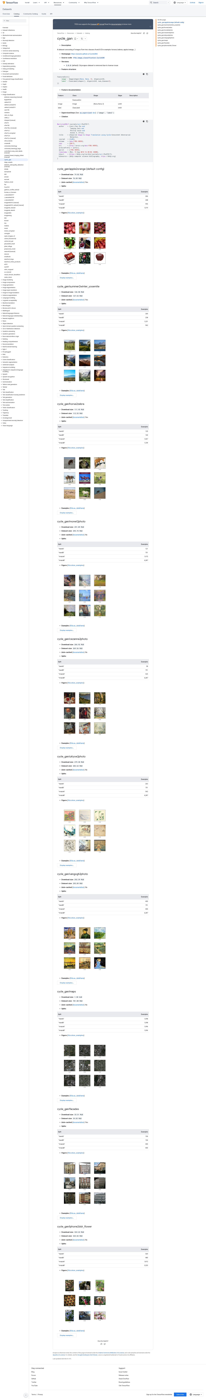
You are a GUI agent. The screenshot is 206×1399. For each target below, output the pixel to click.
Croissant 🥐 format (97, 24)
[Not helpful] (147, 33)
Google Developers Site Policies (87, 1355)
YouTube (34, 1385)
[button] (14, 30)
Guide (44, 14)
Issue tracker (123, 1372)
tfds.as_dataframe (77, 273)
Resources (58, 3)
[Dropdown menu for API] (49, 2)
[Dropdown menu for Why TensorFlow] (98, 2)
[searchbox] (14, 20)
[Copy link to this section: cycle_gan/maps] (78, 991)
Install (27, 3)
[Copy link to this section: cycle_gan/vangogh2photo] (90, 874)
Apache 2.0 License (59, 1355)
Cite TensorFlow (124, 1385)
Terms (33, 1394)
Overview (6, 14)
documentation (116, 24)
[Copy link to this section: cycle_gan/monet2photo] (87, 521)
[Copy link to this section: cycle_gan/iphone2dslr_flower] (94, 1227)
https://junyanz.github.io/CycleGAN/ (84, 54)
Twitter (33, 1382)
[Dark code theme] (143, 74)
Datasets (7, 9)
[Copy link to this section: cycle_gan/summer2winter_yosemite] (101, 286)
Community (73, 3)
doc (87, 113)
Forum (33, 1375)
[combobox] (159, 3)
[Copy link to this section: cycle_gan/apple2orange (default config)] (106, 169)
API (45, 3)
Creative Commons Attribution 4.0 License (111, 1353)
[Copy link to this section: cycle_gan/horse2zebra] (86, 404)
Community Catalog (30, 14)
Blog (32, 1372)
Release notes (123, 1375)
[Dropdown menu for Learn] (39, 2)
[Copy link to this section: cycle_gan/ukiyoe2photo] (88, 756)
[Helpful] (144, 33)
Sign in (201, 2)
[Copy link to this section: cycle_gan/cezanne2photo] (90, 639)
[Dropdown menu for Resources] (64, 2)
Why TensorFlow (90, 3)
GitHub (192, 3)
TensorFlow (60, 33)
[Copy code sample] (147, 74)
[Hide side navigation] (26, 1395)
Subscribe (180, 1394)
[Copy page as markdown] (82, 39)
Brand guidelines (124, 1382)
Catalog (16, 14)
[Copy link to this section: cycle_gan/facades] (81, 1109)
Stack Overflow (124, 1379)
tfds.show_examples (76, 213)
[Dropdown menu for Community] (79, 2)
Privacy (40, 1394)
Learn (35, 3)
